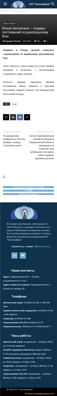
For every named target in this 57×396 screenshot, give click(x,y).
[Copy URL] (27, 117)
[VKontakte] (23, 255)
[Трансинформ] (28, 212)
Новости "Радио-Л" (19, 11)
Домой (5, 11)
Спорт (14, 104)
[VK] (20, 117)
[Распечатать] (13, 117)
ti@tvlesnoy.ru (42, 246)
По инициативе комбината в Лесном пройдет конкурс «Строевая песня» (14, 141)
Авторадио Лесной (11, 41)
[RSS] (14, 255)
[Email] (6, 117)
